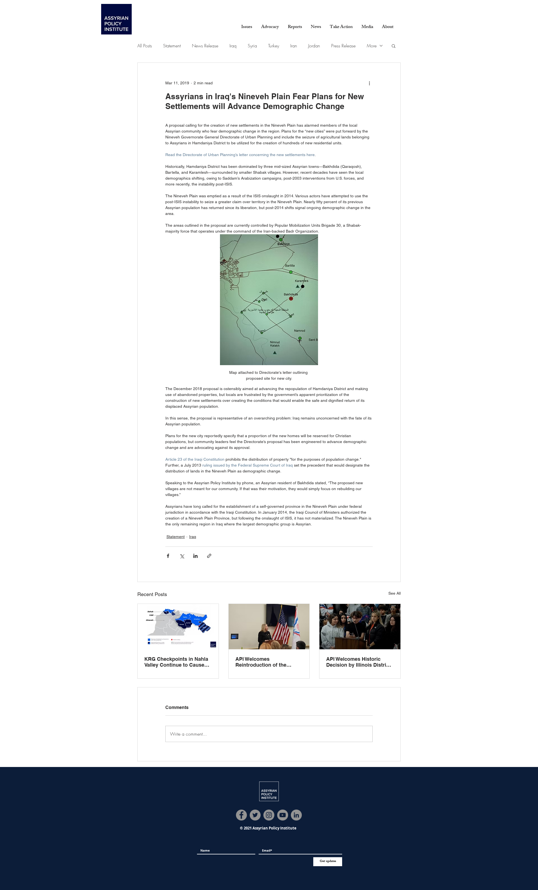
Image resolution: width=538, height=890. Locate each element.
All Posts (144, 46)
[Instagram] (268, 815)
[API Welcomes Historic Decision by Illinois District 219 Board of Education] (359, 626)
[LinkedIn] (296, 815)
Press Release (343, 46)
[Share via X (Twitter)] (181, 555)
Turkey (273, 46)
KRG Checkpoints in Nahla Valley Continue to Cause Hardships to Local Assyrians (176, 662)
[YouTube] (282, 815)
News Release (205, 46)
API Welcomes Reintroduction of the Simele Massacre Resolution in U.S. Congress (260, 662)
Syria (252, 46)
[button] (247, 27)
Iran (293, 46)
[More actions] (369, 83)
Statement (172, 46)
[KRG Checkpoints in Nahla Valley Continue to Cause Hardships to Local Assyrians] (178, 626)
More (372, 46)
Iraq (232, 46)
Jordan (314, 46)
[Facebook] (241, 815)
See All (394, 593)
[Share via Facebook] (168, 555)
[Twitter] (255, 815)
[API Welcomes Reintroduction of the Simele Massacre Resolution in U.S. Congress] (269, 626)
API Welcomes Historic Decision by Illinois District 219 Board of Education (358, 662)
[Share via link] (209, 555)
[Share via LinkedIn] (195, 555)
